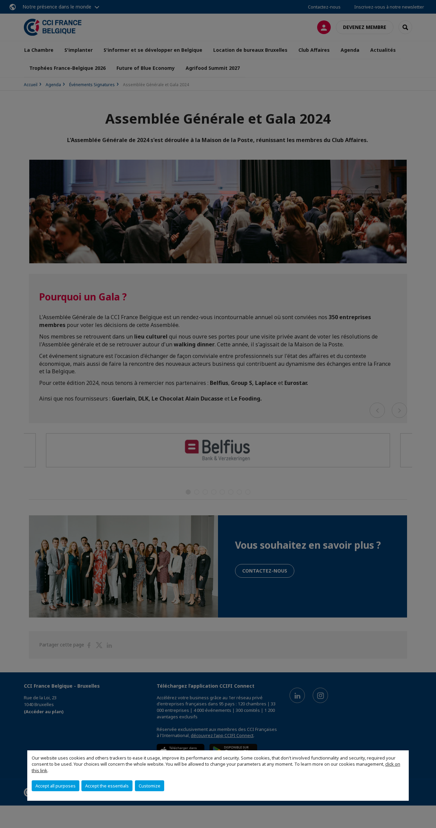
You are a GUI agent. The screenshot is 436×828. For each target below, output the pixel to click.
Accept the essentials (107, 786)
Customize (149, 786)
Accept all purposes (55, 786)
